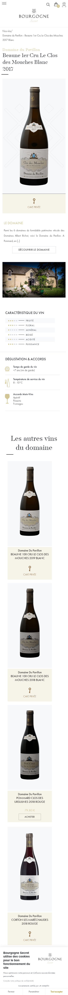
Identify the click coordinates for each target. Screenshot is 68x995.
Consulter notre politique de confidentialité (18, 980)
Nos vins (6, 31)
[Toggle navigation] (4, 3)
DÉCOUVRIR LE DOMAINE (34, 249)
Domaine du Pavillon (21, 49)
